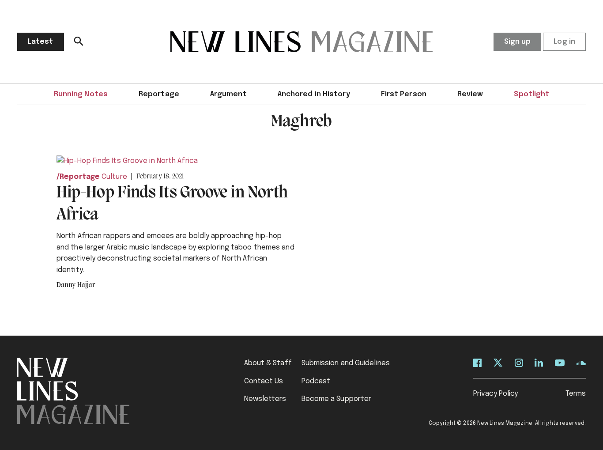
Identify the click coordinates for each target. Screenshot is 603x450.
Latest (40, 41)
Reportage (159, 94)
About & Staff (268, 363)
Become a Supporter (337, 399)
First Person (403, 94)
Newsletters (265, 399)
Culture (114, 177)
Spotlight (531, 94)
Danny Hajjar (76, 285)
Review (470, 94)
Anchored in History (314, 94)
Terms (575, 393)
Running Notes (81, 94)
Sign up (517, 41)
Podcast (316, 381)
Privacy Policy (495, 393)
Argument (228, 94)
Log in (564, 41)
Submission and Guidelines (346, 363)
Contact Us (263, 381)
